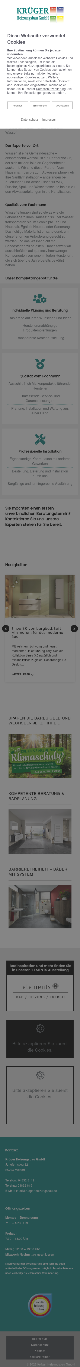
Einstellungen (40, 105)
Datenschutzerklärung (51, 89)
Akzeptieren (62, 105)
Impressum (49, 119)
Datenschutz (29, 119)
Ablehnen (17, 105)
